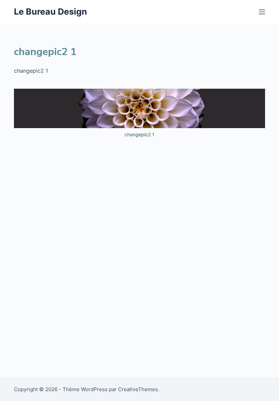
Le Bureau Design (50, 11)
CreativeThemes (138, 389)
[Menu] (262, 12)
